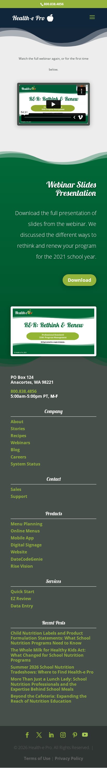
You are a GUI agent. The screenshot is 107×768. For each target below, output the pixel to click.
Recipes (18, 435)
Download (79, 280)
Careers (18, 457)
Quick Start (22, 591)
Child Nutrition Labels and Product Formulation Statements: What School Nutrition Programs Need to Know (50, 638)
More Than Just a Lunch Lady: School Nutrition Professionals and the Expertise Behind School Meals (49, 684)
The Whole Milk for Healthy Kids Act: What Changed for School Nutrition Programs (48, 655)
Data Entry (22, 606)
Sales (16, 489)
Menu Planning (26, 524)
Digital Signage (26, 545)
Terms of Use (37, 758)
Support (19, 496)
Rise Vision (22, 566)
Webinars (20, 442)
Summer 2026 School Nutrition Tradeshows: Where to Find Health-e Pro (52, 669)
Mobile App (22, 538)
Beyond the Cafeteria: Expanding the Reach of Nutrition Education (48, 698)
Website (19, 552)
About (17, 421)
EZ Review (21, 598)
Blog (15, 449)
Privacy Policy (69, 758)
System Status (25, 464)
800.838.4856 (54, 4)
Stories (18, 428)
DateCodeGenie (27, 559)
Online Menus (25, 531)
